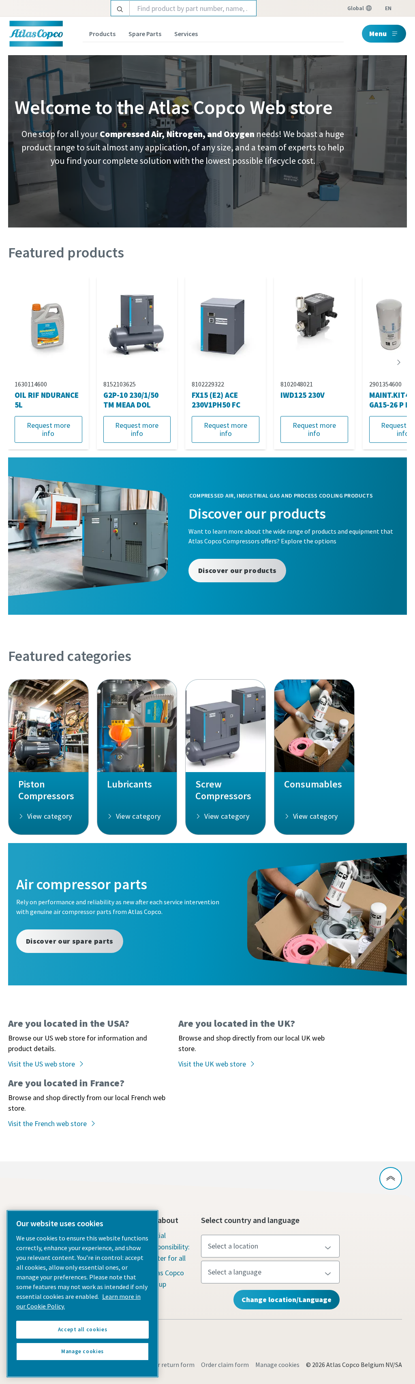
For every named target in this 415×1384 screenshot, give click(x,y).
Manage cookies (277, 1364)
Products (102, 34)
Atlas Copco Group (166, 1278)
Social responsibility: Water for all (169, 1247)
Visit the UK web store (212, 1064)
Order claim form (225, 1364)
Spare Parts (144, 34)
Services (186, 34)
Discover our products (237, 570)
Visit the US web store (41, 1064)
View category (49, 816)
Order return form (169, 1364)
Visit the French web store (47, 1123)
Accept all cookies (82, 1329)
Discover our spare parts (69, 941)
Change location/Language (287, 1299)
